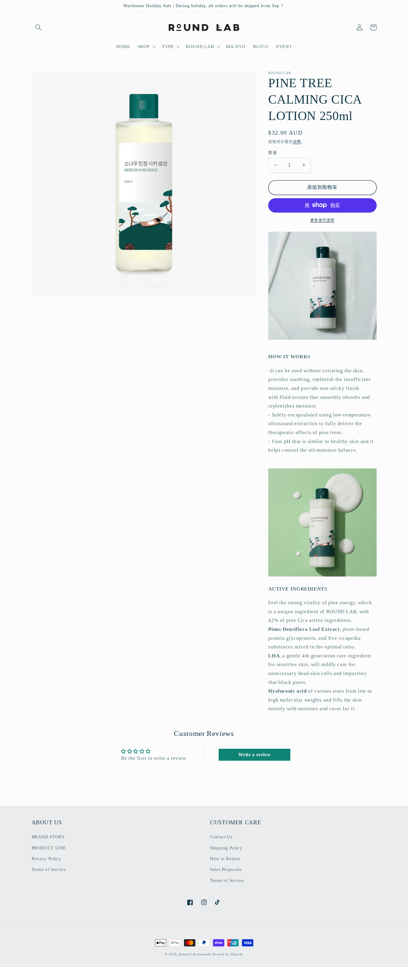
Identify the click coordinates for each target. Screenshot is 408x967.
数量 (272, 152)
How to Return (225, 858)
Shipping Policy (226, 847)
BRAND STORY (48, 836)
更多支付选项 (322, 220)
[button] (38, 27)
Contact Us (221, 836)
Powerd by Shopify (228, 954)
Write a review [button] (254, 754)
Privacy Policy (46, 858)
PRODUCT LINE (49, 847)
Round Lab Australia (195, 954)
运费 (297, 142)
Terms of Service (49, 869)
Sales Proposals (225, 869)
